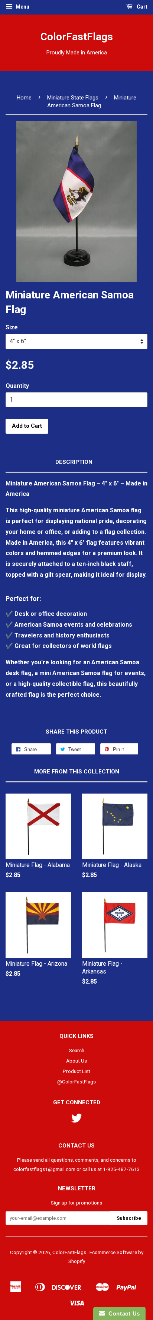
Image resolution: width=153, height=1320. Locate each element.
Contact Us (122, 1313)
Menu (21, 7)
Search (76, 1050)
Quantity (17, 385)
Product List (76, 1071)
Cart (141, 7)
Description (73, 462)
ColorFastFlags (76, 37)
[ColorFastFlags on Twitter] (76, 1121)
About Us (76, 1061)
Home (24, 97)
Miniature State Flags (72, 97)
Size (12, 327)
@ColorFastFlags (76, 1082)
